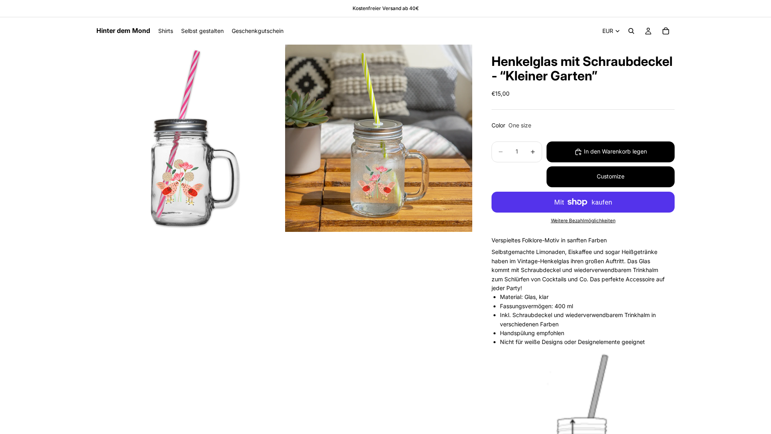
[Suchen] (631, 31)
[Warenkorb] (666, 31)
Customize (610, 176)
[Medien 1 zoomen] (190, 138)
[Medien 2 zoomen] (378, 138)
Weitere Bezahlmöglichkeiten (583, 220)
